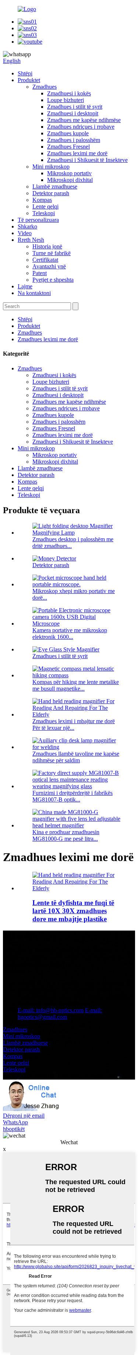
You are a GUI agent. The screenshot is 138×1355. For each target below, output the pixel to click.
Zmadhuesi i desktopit (72, 113)
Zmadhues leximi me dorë (77, 153)
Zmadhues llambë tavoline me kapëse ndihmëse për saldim (75, 757)
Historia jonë (47, 246)
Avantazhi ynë (49, 266)
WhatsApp (15, 1122)
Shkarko (27, 226)
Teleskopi (43, 213)
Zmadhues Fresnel (68, 146)
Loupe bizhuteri (65, 100)
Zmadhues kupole (68, 133)
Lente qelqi (45, 206)
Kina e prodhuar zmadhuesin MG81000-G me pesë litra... (65, 835)
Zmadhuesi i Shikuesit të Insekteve (87, 160)
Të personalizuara (38, 220)
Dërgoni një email (24, 1115)
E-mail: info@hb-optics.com (51, 1010)
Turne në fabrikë (51, 253)
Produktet (29, 80)
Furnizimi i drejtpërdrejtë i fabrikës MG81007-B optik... (72, 796)
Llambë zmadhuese (54, 186)
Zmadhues (44, 87)
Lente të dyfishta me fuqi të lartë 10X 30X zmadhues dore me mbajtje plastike (73, 911)
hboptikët (14, 1129)
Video (25, 233)
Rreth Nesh (31, 240)
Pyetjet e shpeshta (53, 280)
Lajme (25, 286)
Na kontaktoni (34, 293)
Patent (39, 273)
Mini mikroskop (51, 166)
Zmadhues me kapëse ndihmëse (84, 120)
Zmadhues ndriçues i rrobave (80, 126)
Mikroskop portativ (69, 173)
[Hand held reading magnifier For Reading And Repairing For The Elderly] (76, 888)
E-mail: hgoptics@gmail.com (60, 1013)
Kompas (42, 200)
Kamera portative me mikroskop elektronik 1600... (69, 633)
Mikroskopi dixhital (70, 180)
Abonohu (14, 971)
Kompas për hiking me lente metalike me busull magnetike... (75, 685)
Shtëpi (25, 73)
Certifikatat (45, 260)
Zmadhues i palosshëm (73, 140)
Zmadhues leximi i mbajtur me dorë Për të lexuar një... (73, 724)
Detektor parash (50, 193)
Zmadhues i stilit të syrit (74, 107)
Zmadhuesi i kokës (69, 93)
